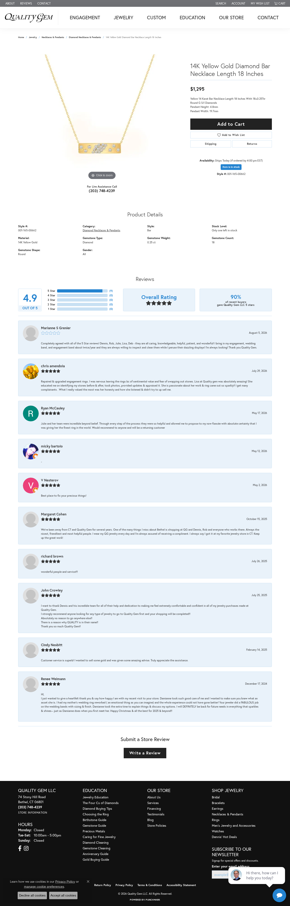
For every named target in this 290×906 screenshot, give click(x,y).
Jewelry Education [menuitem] (96, 797)
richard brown (52, 556)
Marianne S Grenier (56, 328)
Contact (268, 17)
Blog (150, 820)
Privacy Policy (124, 885)
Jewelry (123, 17)
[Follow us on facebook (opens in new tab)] (20, 848)
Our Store (231, 17)
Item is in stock (231, 167)
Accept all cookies (63, 895)
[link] (10, 3)
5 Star (51, 290)
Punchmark (153, 899)
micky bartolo (52, 446)
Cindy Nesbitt (51, 645)
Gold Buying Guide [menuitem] (96, 859)
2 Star (51, 304)
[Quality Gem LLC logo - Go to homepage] (30, 17)
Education (192, 17)
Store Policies (156, 825)
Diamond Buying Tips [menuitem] (97, 808)
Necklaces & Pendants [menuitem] (227, 814)
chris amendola (53, 366)
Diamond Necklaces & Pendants (85, 37)
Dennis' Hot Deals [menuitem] (224, 837)
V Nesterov (49, 480)
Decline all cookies (32, 895)
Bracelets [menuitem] (218, 803)
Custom (156, 17)
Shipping (210, 143)
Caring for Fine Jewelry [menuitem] (99, 837)
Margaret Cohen (53, 514)
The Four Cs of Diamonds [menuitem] (101, 803)
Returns (252, 143)
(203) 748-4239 (102, 190)
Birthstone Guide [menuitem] (94, 820)
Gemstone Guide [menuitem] (94, 825)
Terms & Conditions (150, 885)
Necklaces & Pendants (53, 37)
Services (153, 803)
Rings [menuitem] (216, 820)
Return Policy (102, 885)
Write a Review (144, 753)
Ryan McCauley (53, 408)
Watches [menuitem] (218, 831)
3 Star (51, 300)
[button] (220, 3)
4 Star (51, 295)
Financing (154, 808)
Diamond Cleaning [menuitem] (96, 842)
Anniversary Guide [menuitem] (95, 854)
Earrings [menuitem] (217, 808)
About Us (154, 797)
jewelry (33, 37)
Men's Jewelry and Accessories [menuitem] (234, 825)
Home (21, 37)
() (111, 290)
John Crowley (52, 590)
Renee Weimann (53, 678)
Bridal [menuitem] (216, 797)
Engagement (85, 17)
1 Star (51, 309)
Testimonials (155, 814)
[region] (102, 113)
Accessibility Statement (181, 885)
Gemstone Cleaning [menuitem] (96, 848)
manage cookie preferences (44, 886)
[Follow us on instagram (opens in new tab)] (26, 848)
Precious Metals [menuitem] (94, 831)
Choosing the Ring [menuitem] (96, 814)
